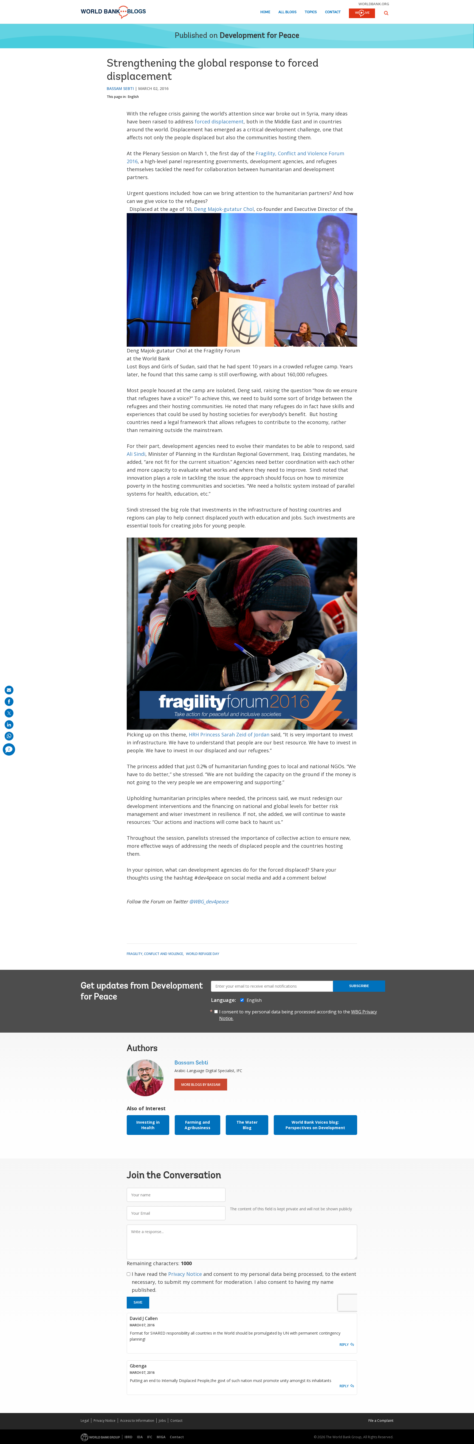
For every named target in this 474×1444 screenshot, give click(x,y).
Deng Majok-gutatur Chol (224, 209)
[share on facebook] (9, 701)
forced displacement (219, 121)
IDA (140, 1437)
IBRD (128, 1437)
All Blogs (287, 12)
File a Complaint (380, 1420)
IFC (149, 1437)
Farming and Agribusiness (197, 1125)
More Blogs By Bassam (200, 1084)
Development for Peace (259, 36)
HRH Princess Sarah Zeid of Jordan (230, 734)
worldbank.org (374, 3)
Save (138, 1302)
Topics (311, 12)
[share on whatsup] (9, 736)
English (133, 96)
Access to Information (137, 1420)
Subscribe (359, 986)
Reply (344, 1344)
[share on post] (9, 713)
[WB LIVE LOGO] (362, 13)
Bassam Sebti (120, 88)
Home (265, 12)
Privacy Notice (185, 1274)
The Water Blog (247, 1125)
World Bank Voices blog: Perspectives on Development (315, 1125)
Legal (85, 1420)
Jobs (162, 1420)
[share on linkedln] (9, 724)
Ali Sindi (136, 454)
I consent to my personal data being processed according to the (298, 1015)
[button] (386, 13)
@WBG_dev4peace (209, 901)
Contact (333, 12)
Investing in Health (148, 1125)
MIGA (161, 1437)
